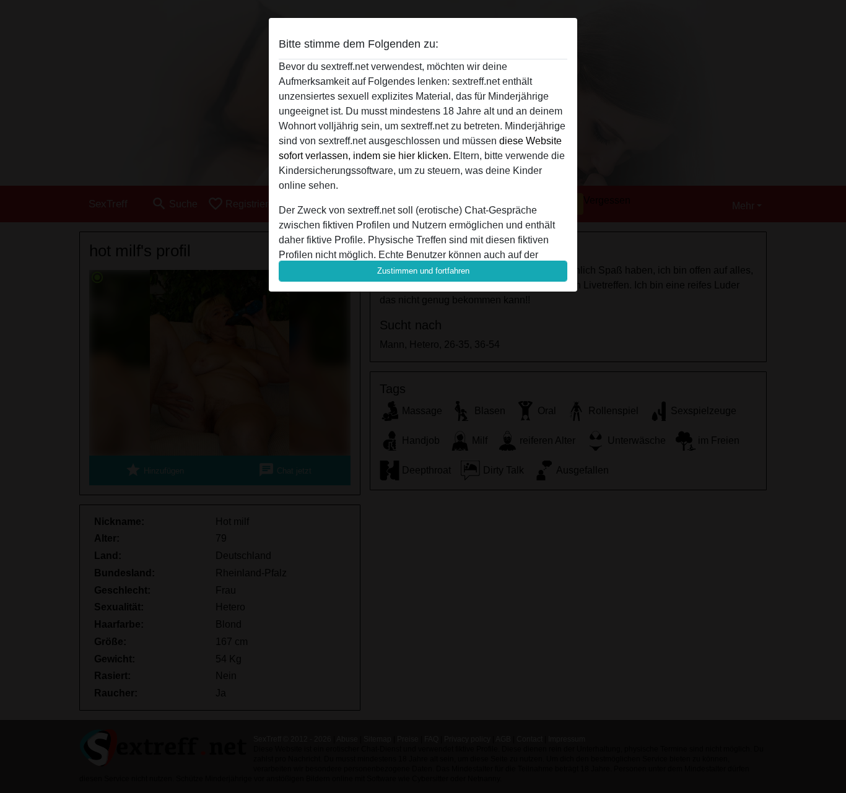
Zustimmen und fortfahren (423, 270)
